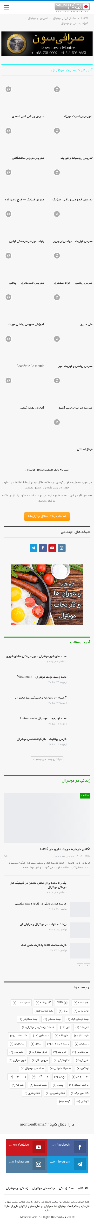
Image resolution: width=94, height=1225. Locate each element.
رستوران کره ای (58, 1043)
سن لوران (17, 1043)
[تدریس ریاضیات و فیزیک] (71, 139)
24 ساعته (81, 1002)
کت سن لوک (79, 1093)
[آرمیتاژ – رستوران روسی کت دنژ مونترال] (80, 703)
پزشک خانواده (78, 1085)
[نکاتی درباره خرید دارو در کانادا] (47, 818)
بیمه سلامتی (51, 1019)
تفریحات (81, 1027)
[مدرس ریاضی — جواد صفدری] (71, 264)
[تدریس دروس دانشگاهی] (22, 139)
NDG (62, 1002)
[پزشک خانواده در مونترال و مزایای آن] (80, 930)
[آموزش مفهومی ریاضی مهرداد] (22, 305)
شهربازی (16, 1052)
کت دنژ (18, 1085)
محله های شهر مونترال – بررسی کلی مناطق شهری (36, 656)
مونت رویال (80, 1076)
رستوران (81, 1043)
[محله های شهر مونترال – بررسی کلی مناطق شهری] (80, 662)
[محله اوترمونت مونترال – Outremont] (80, 724)
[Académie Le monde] (22, 347)
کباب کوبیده (38, 1085)
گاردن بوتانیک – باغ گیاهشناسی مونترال (42, 739)
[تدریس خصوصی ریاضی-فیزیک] (71, 180)
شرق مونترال (38, 1052)
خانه (80, 1188)
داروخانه (61, 1035)
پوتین (58, 1085)
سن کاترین (80, 1052)
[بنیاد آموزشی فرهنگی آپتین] (22, 222)
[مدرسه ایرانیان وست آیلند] (71, 388)
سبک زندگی (66, 1188)
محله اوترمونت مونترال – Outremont (43, 719)
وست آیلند (40, 1076)
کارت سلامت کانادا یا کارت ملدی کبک (44, 945)
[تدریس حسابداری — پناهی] (22, 264)
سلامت (85, 795)
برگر (63, 1011)
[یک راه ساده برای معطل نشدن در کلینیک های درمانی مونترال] (80, 889)
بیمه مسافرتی (28, 1019)
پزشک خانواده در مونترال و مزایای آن (43, 924)
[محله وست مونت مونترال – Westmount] (80, 683)
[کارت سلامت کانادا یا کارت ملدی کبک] (80, 951)
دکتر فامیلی (18, 1035)
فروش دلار (40, 1060)
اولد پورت (81, 1011)
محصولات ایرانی (60, 1068)
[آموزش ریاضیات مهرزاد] (71, 97)
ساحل (36, 1043)
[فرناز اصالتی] (71, 430)
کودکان (82, 1101)
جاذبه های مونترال (43, 1188)
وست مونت (17, 1076)
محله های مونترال (32, 1068)
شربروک (59, 1052)
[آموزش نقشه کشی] (22, 388)
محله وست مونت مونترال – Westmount (42, 677)
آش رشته (43, 1002)
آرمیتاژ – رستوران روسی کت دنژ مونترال (41, 698)
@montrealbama (34, 1125)
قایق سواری (17, 1060)
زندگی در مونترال (17, 1188)
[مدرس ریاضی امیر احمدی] (22, 97)
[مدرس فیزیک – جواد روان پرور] (71, 222)
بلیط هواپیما (43, 1011)
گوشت (64, 1101)
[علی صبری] (71, 305)
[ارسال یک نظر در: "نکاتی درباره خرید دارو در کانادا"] (5, 856)
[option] (47, 876)
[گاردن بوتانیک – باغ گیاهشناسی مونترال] (80, 745)
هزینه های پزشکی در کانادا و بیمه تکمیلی (41, 904)
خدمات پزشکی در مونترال (38, 1027)
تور (64, 1027)
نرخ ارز (60, 1076)
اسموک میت (21, 1002)
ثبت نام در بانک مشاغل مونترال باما (47, 516)
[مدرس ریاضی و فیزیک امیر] (71, 347)
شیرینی (82, 1060)
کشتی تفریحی (55, 1093)
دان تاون (41, 1035)
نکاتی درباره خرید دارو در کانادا (65, 849)
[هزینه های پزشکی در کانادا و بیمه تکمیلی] (80, 909)
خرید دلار (81, 1035)
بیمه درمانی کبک (77, 1019)
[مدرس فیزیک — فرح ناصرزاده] (22, 180)
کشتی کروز (32, 1093)
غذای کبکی (62, 1060)
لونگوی (82, 1068)
